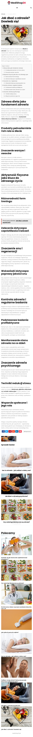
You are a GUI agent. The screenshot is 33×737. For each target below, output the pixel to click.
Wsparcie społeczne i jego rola (13, 96)
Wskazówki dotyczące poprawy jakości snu (15, 83)
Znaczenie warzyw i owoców (12, 72)
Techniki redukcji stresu (11, 94)
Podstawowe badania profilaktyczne (14, 87)
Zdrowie (3, 14)
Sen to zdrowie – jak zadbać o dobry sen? (16, 470)
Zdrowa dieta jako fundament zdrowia (13, 68)
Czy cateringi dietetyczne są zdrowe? (16, 522)
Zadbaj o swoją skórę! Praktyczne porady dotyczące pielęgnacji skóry (13, 680)
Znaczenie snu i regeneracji (10, 81)
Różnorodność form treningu (12, 76)
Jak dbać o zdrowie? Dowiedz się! (11, 729)
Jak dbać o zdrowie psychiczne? (8, 438)
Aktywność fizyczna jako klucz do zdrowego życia (15, 74)
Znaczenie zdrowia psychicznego (11, 91)
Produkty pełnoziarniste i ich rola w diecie (15, 70)
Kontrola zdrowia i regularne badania (12, 85)
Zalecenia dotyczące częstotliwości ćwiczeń (15, 79)
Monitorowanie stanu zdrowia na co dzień (15, 89)
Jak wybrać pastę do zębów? (10, 632)
